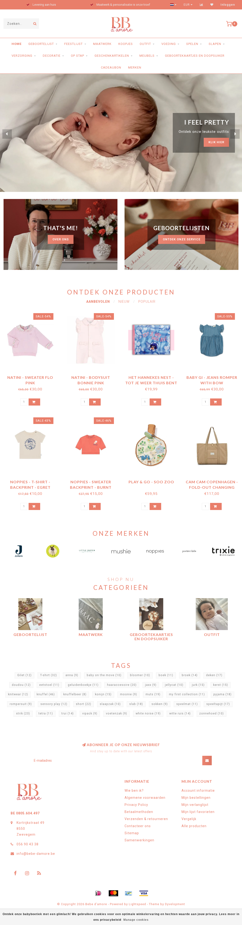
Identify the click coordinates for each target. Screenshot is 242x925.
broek (190, 675)
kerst (220, 685)
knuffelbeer (74, 694)
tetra (46, 713)
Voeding (168, 44)
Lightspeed (137, 904)
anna (71, 675)
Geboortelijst (41, 44)
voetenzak (116, 713)
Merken (134, 67)
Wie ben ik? (134, 790)
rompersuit (21, 704)
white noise (148, 713)
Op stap (77, 55)
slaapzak (110, 704)
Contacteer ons (138, 826)
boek (166, 675)
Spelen (192, 44)
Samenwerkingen (139, 840)
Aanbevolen (98, 301)
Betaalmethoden (139, 812)
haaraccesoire (122, 685)
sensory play (53, 704)
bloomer (140, 675)
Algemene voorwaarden (145, 798)
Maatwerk (102, 44)
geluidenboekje (83, 685)
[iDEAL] (98, 893)
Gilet (24, 675)
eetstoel (49, 685)
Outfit (145, 44)
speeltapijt (218, 704)
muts (153, 694)
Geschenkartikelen (112, 55)
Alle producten (194, 826)
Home (17, 44)
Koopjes (125, 44)
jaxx (150, 685)
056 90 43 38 (28, 844)
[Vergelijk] (201, 4)
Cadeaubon (111, 67)
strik (23, 713)
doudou (21, 685)
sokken (159, 704)
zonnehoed (211, 713)
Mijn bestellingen (196, 798)
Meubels (147, 55)
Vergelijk (189, 819)
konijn (103, 694)
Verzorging (22, 55)
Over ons (60, 239)
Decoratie (51, 55)
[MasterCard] (113, 893)
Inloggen (227, 4)
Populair (147, 301)
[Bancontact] (128, 893)
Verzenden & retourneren (146, 819)
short (83, 704)
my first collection (187, 694)
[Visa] (144, 893)
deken (214, 675)
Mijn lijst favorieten (198, 812)
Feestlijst (73, 44)
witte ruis (180, 713)
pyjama (222, 694)
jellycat (174, 685)
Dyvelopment (175, 904)
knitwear (18, 694)
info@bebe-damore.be (36, 854)
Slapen (215, 44)
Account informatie (198, 790)
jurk (198, 685)
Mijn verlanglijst (195, 805)
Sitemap (132, 833)
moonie (128, 694)
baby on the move (104, 675)
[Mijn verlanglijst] (211, 4)
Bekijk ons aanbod (207, 138)
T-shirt (48, 675)
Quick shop (32, 375)
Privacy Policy (136, 805)
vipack (89, 713)
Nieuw (124, 301)
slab (136, 704)
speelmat (187, 704)
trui (67, 713)
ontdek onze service (181, 239)
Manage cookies (136, 919)
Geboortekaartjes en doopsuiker (195, 55)
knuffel (46, 694)
